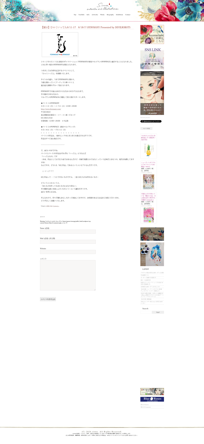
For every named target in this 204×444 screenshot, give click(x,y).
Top (75, 15)
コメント (43, 258)
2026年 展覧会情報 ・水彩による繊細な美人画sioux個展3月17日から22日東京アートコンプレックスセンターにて (152, 294)
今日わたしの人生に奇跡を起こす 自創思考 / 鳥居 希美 (148, 138)
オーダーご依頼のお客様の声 (148, 277)
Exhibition (119, 15)
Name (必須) (44, 228)
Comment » (56, 206)
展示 (51, 206)
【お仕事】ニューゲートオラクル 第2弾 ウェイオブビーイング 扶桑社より (152, 290)
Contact (127, 15)
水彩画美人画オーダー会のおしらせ (150, 287)
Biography (110, 15)
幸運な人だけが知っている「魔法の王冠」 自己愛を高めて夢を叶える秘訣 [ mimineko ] (148, 197)
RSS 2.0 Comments (146, 407)
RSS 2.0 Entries (145, 404)
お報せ (48, 206)
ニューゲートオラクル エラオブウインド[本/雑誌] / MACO (148, 164)
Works (102, 15)
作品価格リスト (145, 275)
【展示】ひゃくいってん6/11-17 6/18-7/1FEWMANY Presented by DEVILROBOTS (87, 27)
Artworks (95, 15)
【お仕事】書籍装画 (146, 299)
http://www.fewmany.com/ (51, 109)
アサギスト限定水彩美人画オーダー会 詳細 (152, 272)
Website (43, 248)
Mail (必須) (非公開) (47, 238)
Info (88, 15)
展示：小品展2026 (146, 280)
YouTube (81, 15)
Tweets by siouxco (145, 117)
